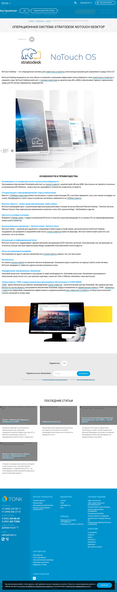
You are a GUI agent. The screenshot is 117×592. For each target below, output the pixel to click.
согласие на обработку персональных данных (35, 586)
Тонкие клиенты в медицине (98, 516)
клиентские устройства (102, 77)
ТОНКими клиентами (19, 195)
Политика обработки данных (6, 151)
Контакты (91, 540)
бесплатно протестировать (13, 287)
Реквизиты (92, 542)
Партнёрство (38, 555)
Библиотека (40, 21)
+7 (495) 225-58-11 (11, 508)
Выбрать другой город (44, 11)
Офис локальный (94, 500)
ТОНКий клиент (17, 218)
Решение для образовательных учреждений (99, 523)
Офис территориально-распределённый (96, 504)
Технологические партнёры (43, 560)
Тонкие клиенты (39, 500)
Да (24, 11)
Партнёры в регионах (41, 562)
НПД (62, 503)
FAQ (61, 508)
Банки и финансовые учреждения (96, 510)
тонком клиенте (52, 184)
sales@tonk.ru (86, 3)
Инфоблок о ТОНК (40, 565)
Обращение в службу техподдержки (68, 521)
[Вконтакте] (34, 578)
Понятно (104, 585)
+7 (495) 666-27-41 (11, 511)
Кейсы (90, 537)
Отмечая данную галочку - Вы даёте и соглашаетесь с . (59, 379)
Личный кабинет (106, 3)
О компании (92, 532)
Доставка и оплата (95, 547)
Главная (31, 21)
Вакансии (91, 544)
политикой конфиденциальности (78, 586)
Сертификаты (65, 505)
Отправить (83, 374)
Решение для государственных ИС (99, 519)
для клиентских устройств (77, 290)
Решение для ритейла (96, 513)
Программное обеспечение (43, 505)
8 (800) (11, 518)
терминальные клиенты (88, 287)
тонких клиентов (54, 232)
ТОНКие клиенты (74, 198)
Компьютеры (38, 503)
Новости (91, 535)
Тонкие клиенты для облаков (99, 507)
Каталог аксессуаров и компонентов (41, 508)
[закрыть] (1, 151)
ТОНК (4, 285)
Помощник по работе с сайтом (71, 524)
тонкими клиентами (48, 80)
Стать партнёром (39, 557)
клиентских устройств (55, 72)
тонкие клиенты (50, 254)
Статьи (48, 21)
